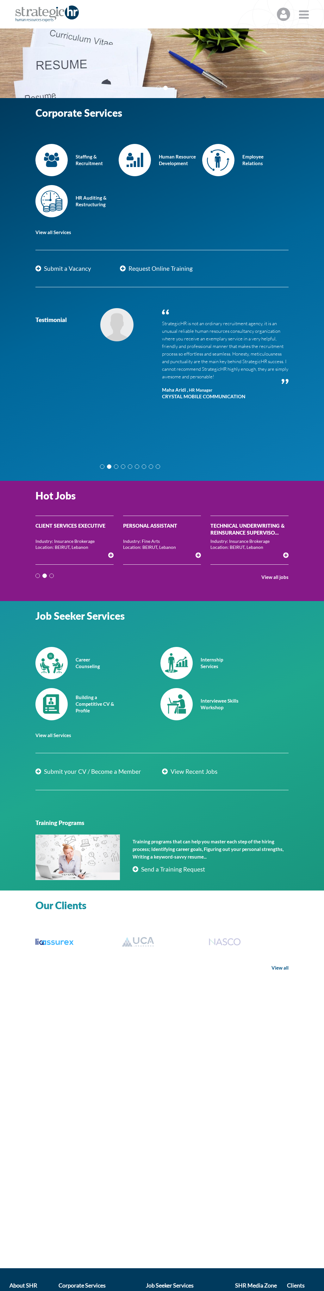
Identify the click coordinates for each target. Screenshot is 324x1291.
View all (280, 968)
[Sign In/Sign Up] (283, 14)
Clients (296, 1285)
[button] (158, 88)
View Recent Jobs (193, 771)
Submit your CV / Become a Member (92, 771)
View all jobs (275, 577)
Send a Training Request (172, 869)
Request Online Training (160, 268)
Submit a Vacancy (67, 268)
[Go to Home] (47, 13)
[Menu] (304, 14)
